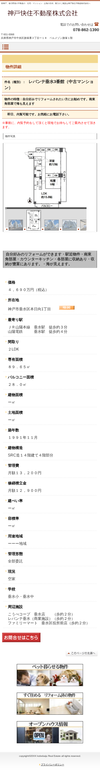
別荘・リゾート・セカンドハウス (50, 703)
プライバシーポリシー (52, 764)
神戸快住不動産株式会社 (50, 13)
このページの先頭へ (81, 653)
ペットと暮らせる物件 (50, 675)
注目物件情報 (50, 732)
